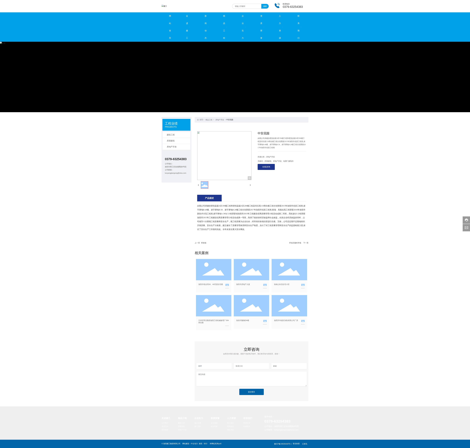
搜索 (265, 6)
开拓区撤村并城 (295, 243)
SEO (205, 444)
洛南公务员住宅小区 (281, 284)
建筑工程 (171, 135)
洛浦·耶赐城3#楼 (242, 320)
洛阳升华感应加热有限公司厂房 (286, 320)
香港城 (203, 243)
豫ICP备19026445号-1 (283, 444)
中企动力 (194, 444)
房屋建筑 (171, 141)
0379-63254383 (176, 159)
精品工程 (209, 120)
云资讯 (304, 444)
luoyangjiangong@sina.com (175, 173)
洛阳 (200, 444)
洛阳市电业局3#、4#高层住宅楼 (210, 284)
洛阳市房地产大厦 (243, 284)
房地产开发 (172, 147)
